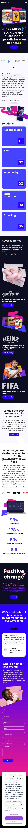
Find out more (7, 305)
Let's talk (13, 47)
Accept (14, 818)
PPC (13, 157)
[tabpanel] (3, 61)
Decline (14, 821)
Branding (13, 221)
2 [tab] (14, 67)
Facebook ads (13, 135)
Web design (13, 178)
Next (16, 628)
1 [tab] (13, 67)
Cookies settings (14, 814)
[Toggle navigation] (25, 2)
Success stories (7, 254)
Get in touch (13, 434)
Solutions (13, 597)
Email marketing (13, 199)
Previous (12, 628)
